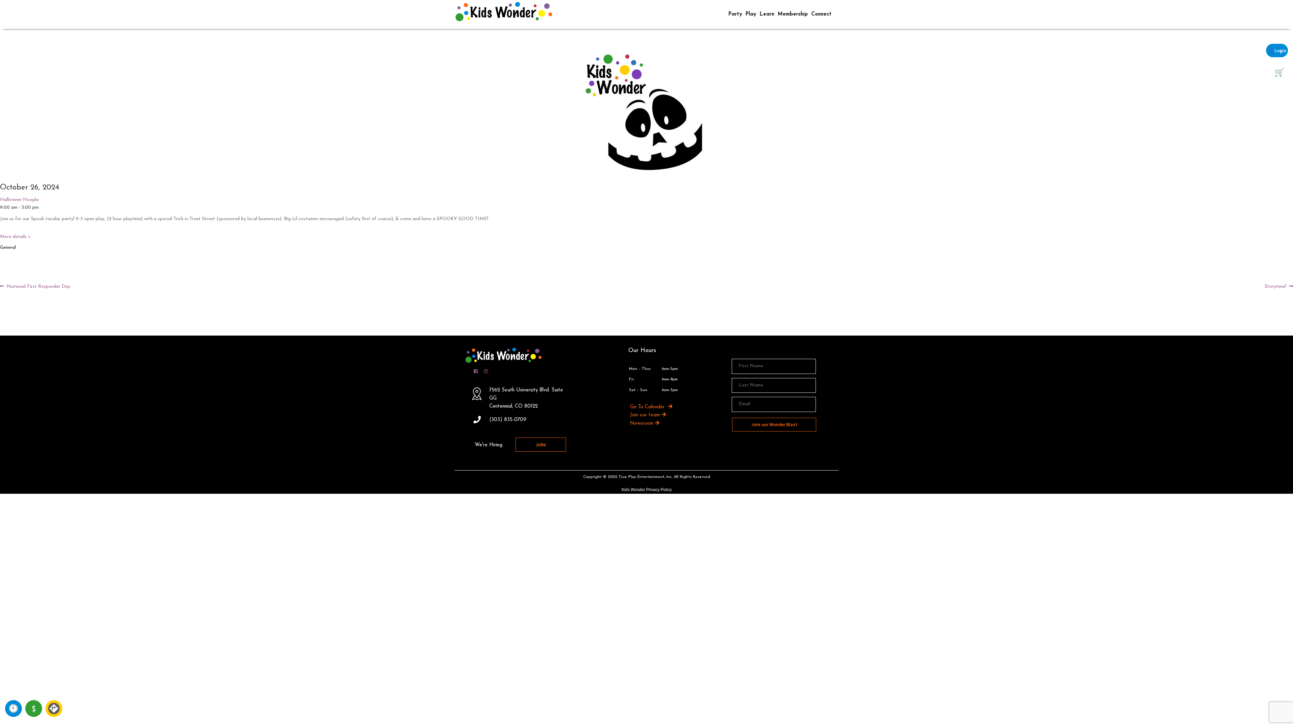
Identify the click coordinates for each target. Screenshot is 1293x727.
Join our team (645, 415)
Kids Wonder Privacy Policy (647, 489)
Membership (793, 14)
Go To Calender (648, 407)
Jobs (541, 444)
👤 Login (1277, 50)
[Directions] (53, 708)
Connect (821, 14)
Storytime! (1275, 287)
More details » (15, 236)
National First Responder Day (38, 287)
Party (735, 14)
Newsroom (641, 423)
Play (750, 14)
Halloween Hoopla (19, 199)
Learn (767, 14)
